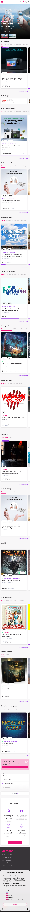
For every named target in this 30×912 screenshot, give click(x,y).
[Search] (20, 2)
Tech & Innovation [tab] (8, 44)
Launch (14, 767)
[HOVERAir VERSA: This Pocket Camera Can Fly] (14, 182)
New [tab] (10, 437)
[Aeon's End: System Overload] (14, 562)
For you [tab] (3, 166)
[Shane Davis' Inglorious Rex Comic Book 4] (14, 399)
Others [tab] (27, 328)
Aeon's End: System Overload (11, 580)
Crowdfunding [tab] (15, 166)
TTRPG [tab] (14, 328)
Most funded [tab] (10, 491)
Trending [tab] (3, 491)
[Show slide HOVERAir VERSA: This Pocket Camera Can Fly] (4, 36)
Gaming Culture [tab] (26, 44)
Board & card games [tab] (6, 328)
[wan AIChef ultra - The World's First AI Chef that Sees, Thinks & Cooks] (14, 60)
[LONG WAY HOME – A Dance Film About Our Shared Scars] (14, 454)
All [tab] (1, 44)
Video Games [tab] (21, 328)
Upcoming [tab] (8, 166)
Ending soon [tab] (17, 491)
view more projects (23, 91)
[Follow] (3, 412)
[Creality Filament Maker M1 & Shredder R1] (14, 128)
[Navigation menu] (28, 1)
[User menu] (26, 2)
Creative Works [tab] (17, 44)
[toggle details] (26, 88)
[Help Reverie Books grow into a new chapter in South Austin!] (14, 291)
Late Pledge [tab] (23, 166)
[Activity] (23, 1)
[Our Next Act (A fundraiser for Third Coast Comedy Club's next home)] (14, 237)
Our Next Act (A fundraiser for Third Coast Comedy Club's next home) (12, 256)
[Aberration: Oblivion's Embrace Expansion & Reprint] (14, 345)
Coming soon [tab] (4, 437)
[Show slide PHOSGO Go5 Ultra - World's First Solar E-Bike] (12, 36)
